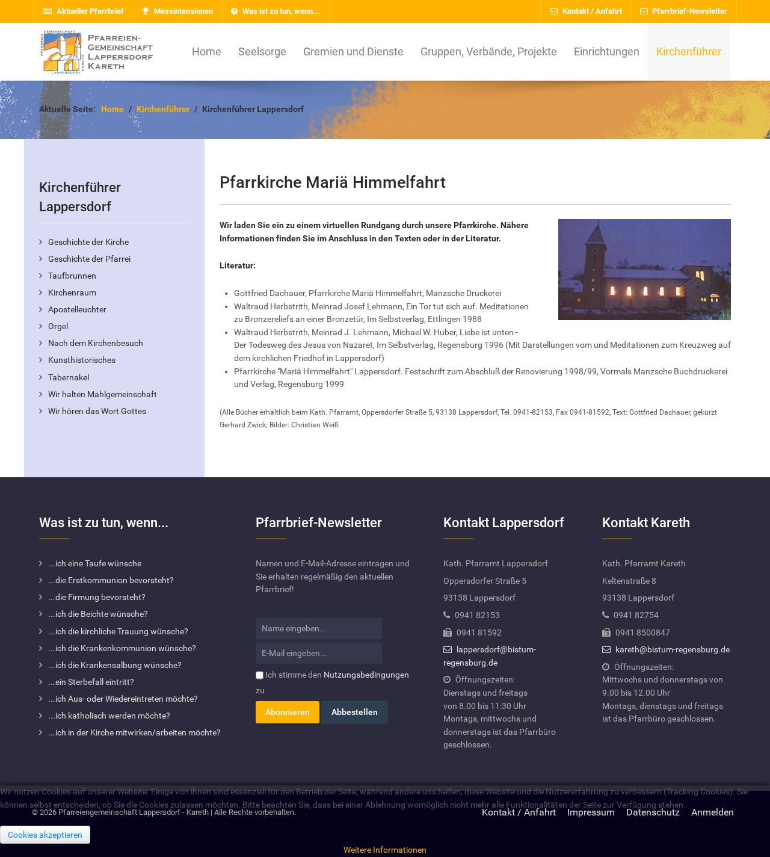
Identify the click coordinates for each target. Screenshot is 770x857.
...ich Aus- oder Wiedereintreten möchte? (123, 699)
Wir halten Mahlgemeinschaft (102, 394)
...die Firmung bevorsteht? (97, 597)
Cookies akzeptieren (45, 835)
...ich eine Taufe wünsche (94, 563)
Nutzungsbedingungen (366, 675)
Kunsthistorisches (82, 360)
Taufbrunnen (72, 276)
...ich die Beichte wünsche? (98, 614)
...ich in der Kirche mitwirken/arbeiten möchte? (134, 733)
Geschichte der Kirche (88, 242)
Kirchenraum (72, 293)
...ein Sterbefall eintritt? (91, 682)
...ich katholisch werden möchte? (109, 716)
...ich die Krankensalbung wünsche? (115, 665)
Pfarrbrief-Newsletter (688, 11)
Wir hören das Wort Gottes (97, 411)
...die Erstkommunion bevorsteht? (111, 580)
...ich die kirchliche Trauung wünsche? (118, 632)
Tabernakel (68, 378)
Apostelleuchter (77, 310)
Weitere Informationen (385, 850)
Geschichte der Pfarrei (89, 259)
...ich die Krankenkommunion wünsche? (122, 648)
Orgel (58, 326)
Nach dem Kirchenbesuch (95, 343)
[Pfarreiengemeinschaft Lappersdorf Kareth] (96, 52)
